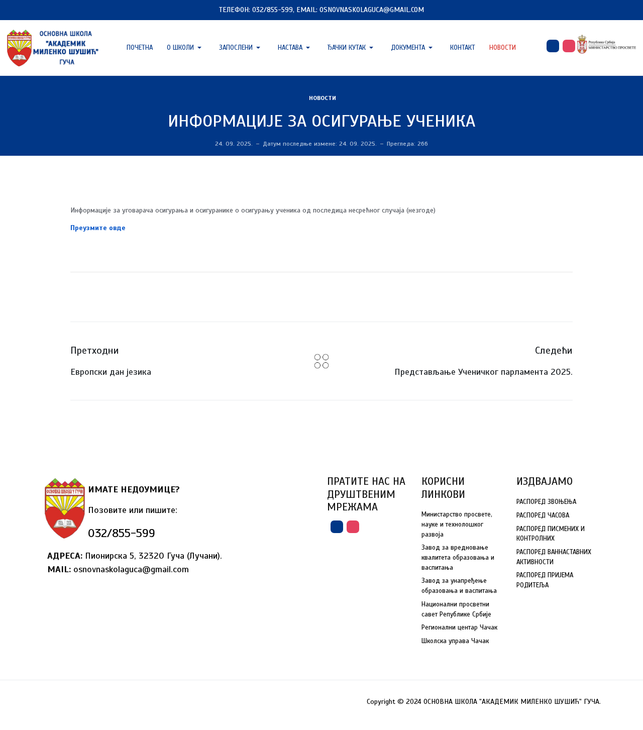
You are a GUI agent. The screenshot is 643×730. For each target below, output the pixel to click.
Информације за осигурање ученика (321, 121)
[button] (186, 47)
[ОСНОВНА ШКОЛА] (53, 47)
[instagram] (569, 46)
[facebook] (553, 46)
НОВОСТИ (322, 98)
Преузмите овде (98, 228)
